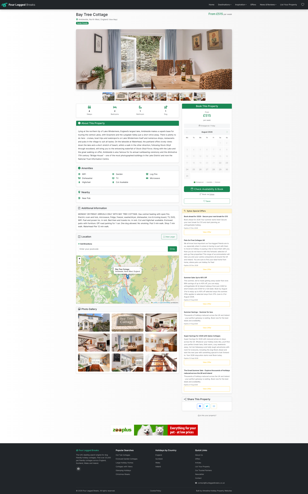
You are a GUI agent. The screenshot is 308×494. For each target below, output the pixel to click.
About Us (199, 455)
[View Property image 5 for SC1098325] (127, 343)
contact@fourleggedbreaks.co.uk (211, 483)
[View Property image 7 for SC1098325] (94, 362)
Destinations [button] (224, 4)
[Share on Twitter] (207, 406)
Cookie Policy (155, 491)
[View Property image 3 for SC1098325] (161, 323)
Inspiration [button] (240, 4)
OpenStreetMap (165, 302)
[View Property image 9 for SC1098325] (161, 362)
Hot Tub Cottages (123, 455)
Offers (253, 4)
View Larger (170, 237)
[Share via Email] (214, 406)
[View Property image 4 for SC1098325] (94, 343)
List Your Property (288, 4)
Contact (198, 478)
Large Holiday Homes (124, 463)
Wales (157, 463)
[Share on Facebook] (200, 406)
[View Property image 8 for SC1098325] (127, 362)
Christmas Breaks (123, 474)
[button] (127, 277)
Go (173, 249)
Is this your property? (208, 415)
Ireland (158, 466)
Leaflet (155, 302)
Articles (198, 463)
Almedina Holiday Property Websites (217, 491)
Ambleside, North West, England (97, 19)
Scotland (159, 459)
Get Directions (86, 244)
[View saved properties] (303, 4)
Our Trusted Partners (203, 470)
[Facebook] (78, 468)
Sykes (211, 194)
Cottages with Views (124, 466)
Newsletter (199, 474)
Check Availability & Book (208, 189)
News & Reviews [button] (267, 4)
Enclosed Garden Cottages (127, 459)
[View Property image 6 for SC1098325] (161, 343)
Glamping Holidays (123, 470)
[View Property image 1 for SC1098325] (94, 323)
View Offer (207, 232)
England (158, 455)
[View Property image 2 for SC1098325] (127, 323)
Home (211, 4)
